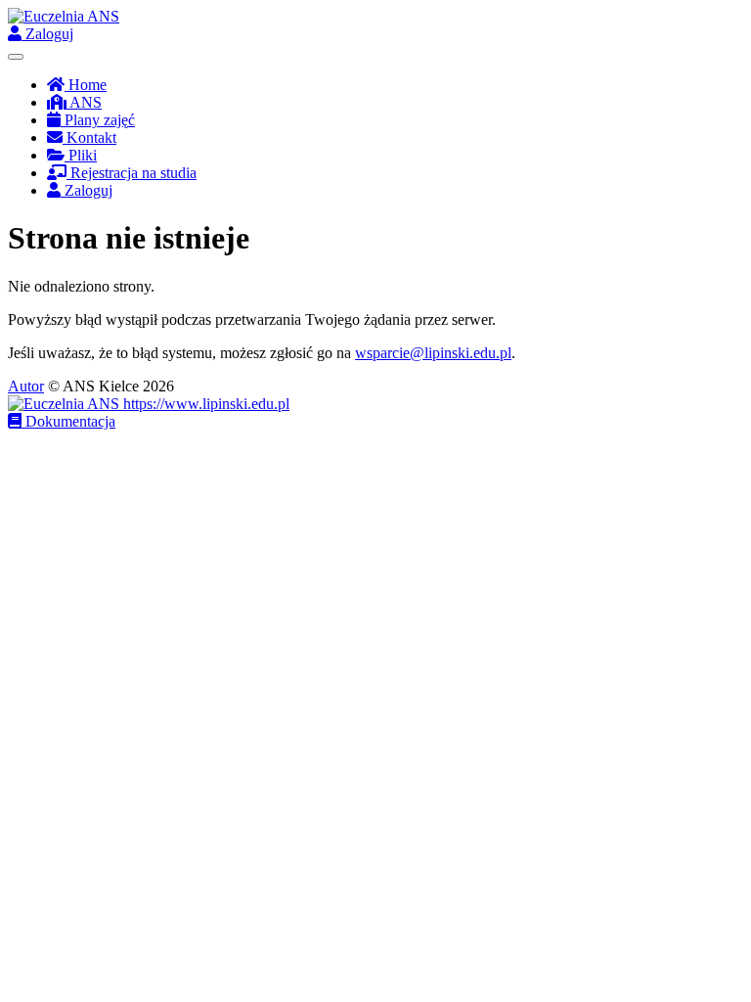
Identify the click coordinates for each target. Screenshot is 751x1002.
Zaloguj (47, 33)
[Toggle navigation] (15, 57)
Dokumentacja (68, 421)
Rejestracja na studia (131, 172)
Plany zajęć (98, 120)
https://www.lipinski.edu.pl (204, 403)
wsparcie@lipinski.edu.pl (433, 352)
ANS (84, 102)
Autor (26, 386)
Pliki (81, 155)
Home (86, 84)
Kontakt (89, 137)
